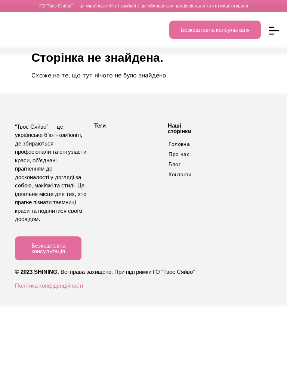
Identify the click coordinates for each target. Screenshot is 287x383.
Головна (179, 144)
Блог (174, 164)
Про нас (179, 154)
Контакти (180, 174)
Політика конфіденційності (49, 285)
